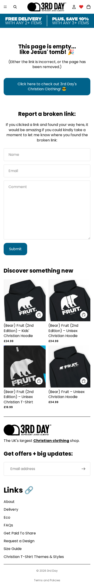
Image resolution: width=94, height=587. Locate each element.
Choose (87, 314)
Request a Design (19, 541)
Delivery (11, 509)
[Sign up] (83, 469)
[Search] (15, 7)
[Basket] (89, 7)
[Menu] (5, 7)
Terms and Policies (47, 580)
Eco (7, 517)
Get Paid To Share (20, 533)
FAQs (8, 525)
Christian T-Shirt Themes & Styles (34, 556)
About (9, 501)
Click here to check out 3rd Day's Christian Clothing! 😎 (47, 86)
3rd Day (52, 571)
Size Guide (13, 548)
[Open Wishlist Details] (81, 7)
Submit (15, 249)
